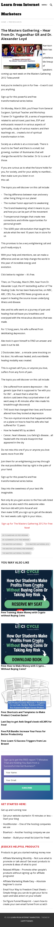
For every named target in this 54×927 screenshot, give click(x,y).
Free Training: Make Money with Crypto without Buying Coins (23, 614)
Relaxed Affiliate (11, 869)
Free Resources (15, 22)
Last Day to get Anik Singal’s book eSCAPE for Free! (26, 723)
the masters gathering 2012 (37, 544)
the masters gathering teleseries (16, 553)
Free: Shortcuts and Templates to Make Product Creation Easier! (23, 714)
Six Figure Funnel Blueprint (17, 901)
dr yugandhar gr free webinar (15, 535)
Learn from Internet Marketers (20, 9)
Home (3, 22)
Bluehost (7, 832)
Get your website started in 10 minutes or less (27, 815)
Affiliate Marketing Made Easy (18, 881)
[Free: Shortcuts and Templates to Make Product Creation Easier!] (27, 709)
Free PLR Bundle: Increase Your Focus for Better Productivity (23, 733)
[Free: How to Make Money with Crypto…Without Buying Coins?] (27, 663)
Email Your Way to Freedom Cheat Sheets (24, 889)
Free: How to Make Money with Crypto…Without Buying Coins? (23, 667)
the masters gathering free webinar (17, 549)
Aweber (7, 837)
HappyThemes (27, 921)
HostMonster (10, 824)
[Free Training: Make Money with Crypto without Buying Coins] (27, 610)
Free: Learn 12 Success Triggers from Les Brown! (23, 742)
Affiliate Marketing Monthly (17, 858)
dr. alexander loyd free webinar (15, 540)
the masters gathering (12, 544)
